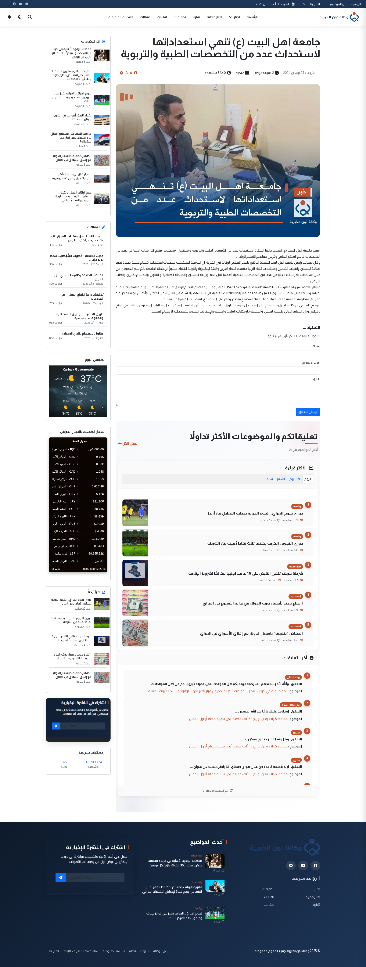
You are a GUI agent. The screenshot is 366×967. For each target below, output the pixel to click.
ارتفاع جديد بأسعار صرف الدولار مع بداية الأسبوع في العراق (253, 603)
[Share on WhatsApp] (126, 72)
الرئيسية (356, 4)
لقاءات (162, 17)
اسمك (316, 346)
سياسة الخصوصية (114, 951)
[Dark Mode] (19, 17)
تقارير (196, 17)
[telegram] (291, 865)
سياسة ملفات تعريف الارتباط (80, 951)
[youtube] (303, 865)
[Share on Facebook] (135, 72)
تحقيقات (180, 17)
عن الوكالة (160, 951)
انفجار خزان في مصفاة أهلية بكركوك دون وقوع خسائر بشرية (71, 176)
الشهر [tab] (281, 479)
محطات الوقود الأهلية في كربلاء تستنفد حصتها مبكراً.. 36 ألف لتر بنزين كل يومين (70, 53)
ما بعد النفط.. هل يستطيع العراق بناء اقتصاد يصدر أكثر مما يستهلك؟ (70, 137)
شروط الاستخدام (139, 951)
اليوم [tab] (307, 479)
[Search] (29, 17)
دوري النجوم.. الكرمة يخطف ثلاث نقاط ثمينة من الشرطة (255, 543)
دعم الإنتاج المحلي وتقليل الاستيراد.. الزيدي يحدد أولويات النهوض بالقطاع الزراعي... (72, 196)
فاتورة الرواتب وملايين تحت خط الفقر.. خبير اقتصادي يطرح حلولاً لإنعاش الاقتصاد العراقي (172, 889)
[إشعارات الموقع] (9, 17)
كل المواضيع (338, 4)
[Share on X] (131, 72)
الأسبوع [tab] (295, 479)
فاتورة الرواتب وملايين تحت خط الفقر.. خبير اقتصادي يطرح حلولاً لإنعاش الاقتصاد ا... (71, 75)
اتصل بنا (315, 4)
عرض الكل (129, 443)
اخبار (236, 17)
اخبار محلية (214, 17)
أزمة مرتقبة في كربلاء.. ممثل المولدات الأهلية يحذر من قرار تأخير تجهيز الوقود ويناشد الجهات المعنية (218, 691)
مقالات (145, 17)
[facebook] (315, 865)
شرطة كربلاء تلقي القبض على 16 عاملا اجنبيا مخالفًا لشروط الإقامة (245, 573)
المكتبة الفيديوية (120, 17)
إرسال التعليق (307, 412)
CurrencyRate (97, 575)
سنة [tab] (269, 479)
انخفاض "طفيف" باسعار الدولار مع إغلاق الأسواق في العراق (251, 633)
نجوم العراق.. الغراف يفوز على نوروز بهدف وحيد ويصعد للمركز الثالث (71, 97)
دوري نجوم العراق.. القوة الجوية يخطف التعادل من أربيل (255, 513)
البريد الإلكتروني (310, 362)
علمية (240, 72)
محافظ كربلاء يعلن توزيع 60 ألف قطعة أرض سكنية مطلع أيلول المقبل (238, 718)
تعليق (316, 378)
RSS (302, 4)
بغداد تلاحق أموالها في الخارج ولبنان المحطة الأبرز (72, 117)
